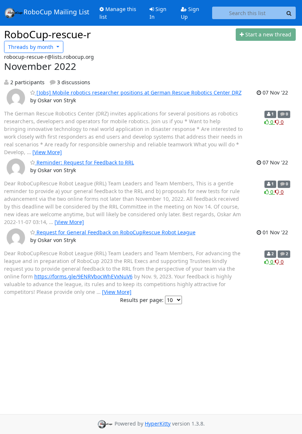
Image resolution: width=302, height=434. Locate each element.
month (31, 46)
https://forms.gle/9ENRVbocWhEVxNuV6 (83, 276)
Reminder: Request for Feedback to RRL (84, 162)
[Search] (289, 13)
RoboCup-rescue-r (47, 34)
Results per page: (142, 299)
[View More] (47, 152)
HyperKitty (158, 423)
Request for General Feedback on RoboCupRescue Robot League (115, 232)
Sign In (158, 13)
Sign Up (190, 13)
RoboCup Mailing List (56, 12)
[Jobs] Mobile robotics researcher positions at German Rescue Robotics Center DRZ (138, 92)
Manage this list (117, 13)
